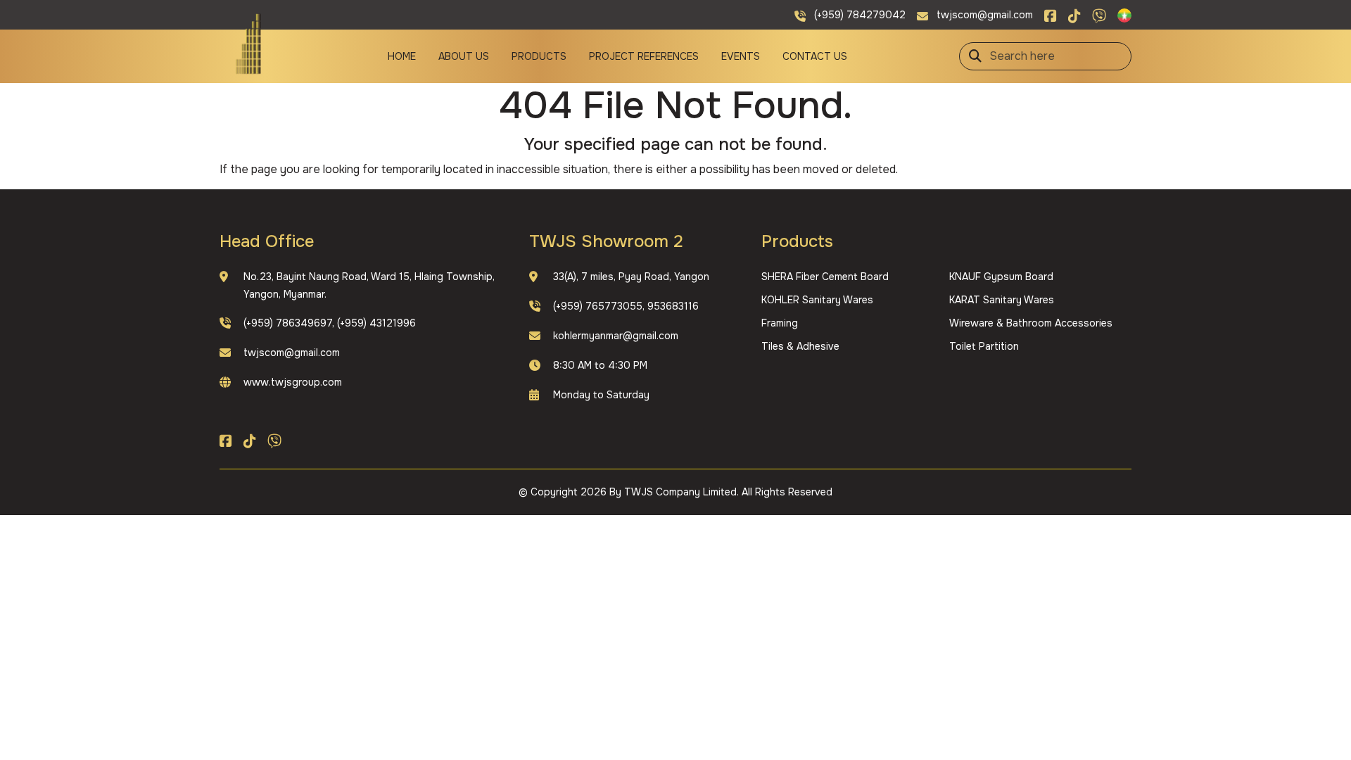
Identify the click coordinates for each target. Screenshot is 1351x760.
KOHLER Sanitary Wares (817, 299)
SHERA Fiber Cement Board (825, 276)
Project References (644, 56)
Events (740, 56)
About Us (463, 56)
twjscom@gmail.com (291, 352)
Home (402, 56)
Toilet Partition (984, 346)
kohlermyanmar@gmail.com (615, 335)
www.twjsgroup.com (292, 382)
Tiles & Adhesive (800, 346)
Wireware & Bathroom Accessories (1030, 323)
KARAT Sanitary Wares (1001, 299)
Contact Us (814, 56)
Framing (779, 323)
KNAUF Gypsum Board (1001, 276)
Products (539, 56)
